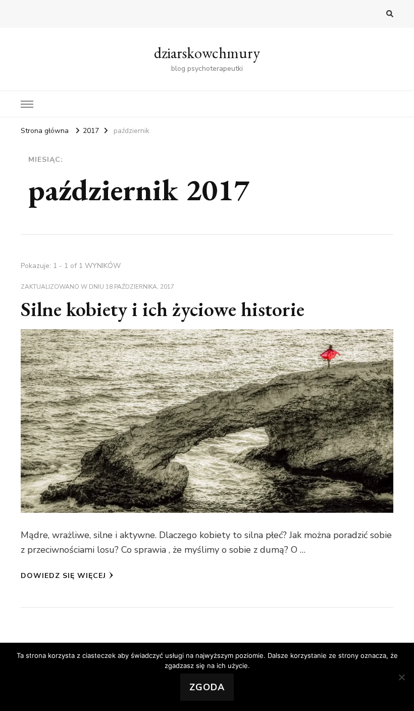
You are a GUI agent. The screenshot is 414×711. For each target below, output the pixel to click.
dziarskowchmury (207, 53)
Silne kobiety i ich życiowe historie (162, 309)
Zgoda (207, 687)
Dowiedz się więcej (63, 576)
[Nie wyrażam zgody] (401, 677)
